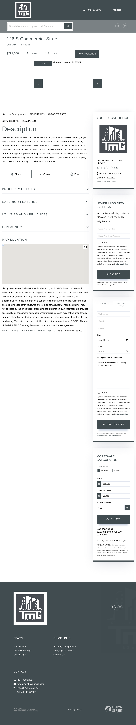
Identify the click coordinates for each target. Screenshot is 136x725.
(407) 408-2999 (93, 10)
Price (99, 479)
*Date (99, 335)
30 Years (104, 470)
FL (22, 330)
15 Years (116, 470)
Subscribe (113, 274)
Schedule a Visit (121, 305)
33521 (51, 330)
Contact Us (101, 182)
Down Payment (104, 491)
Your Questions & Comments (109, 357)
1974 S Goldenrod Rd (27, 690)
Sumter (29, 330)
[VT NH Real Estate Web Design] (113, 709)
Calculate (113, 519)
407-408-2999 (107, 168)
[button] (68, 26)
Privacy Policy (122, 264)
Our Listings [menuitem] (20, 654)
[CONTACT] (87, 54)
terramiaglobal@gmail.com (30, 684)
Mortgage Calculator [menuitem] (63, 650)
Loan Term (103, 466)
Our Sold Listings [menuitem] (22, 650)
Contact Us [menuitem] (59, 654)
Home (5, 330)
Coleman (40, 330)
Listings (14, 330)
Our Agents (112, 182)
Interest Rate (104, 502)
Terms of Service (113, 436)
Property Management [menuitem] (64, 646)
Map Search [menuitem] (20, 646)
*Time (99, 346)
